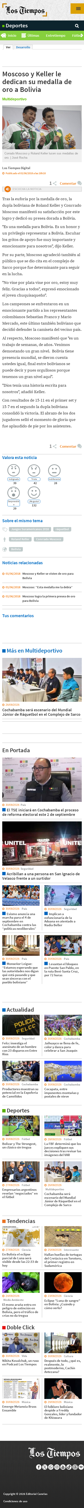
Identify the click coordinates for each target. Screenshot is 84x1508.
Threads (75, 1467)
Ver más (7, 658)
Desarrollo (23, 47)
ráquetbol (62, 529)
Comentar (68, 183)
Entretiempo (55, 35)
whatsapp (51, 1467)
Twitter (45, 1467)
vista (5, 757)
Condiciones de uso (15, 1501)
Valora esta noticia (19, 457)
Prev (1, 35)
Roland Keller (20, 539)
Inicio (12, 35)
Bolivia (16, 549)
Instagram (57, 1467)
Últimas (33, 35)
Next (82, 35)
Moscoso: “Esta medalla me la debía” (47, 587)
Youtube (63, 1467)
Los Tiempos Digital (16, 168)
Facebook (39, 1467)
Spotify (81, 1467)
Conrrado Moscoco (48, 539)
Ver (9, 47)
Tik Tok (69, 1467)
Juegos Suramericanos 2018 (30, 529)
